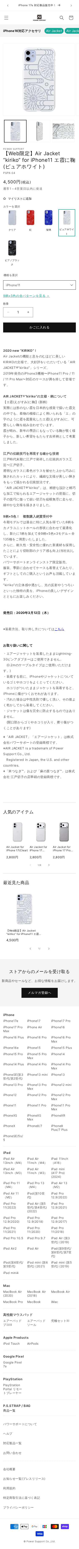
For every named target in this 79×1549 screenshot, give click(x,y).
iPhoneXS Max (34, 1117)
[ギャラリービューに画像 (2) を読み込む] (39, 131)
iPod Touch (11, 1343)
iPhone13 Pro (13, 1085)
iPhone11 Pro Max (60, 1107)
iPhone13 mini (37, 1074)
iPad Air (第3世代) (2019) (60, 1240)
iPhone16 (58, 1027)
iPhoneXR (58, 1115)
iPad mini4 (11, 1273)
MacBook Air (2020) (12, 1293)
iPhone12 (10, 1095)
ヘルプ (7, 1433)
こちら (59, 629)
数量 (6, 303)
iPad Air (33, 1248)
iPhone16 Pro (37, 1037)
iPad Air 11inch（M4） (37, 1160)
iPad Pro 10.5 (13, 1238)
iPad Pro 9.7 (36, 1238)
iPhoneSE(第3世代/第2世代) (13, 1076)
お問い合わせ (12, 1453)
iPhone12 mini (61, 1085)
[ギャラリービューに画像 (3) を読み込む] (63, 131)
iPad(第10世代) (36, 1195)
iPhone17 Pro (61, 1021)
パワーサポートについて (20, 1424)
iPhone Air (34, 1027)
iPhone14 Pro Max (61, 1066)
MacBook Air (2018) (36, 1293)
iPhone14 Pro (37, 1064)
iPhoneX (9, 1126)
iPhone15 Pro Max (37, 1056)
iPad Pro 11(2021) (9, 1229)
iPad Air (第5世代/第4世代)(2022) (37, 1207)
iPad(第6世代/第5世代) (13, 1264)
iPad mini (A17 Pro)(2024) (58, 1172)
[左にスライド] (30, 865)
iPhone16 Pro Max (61, 1039)
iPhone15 (34, 1047)
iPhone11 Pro (36, 1105)
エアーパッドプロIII (12, 1322)
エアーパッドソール (36, 1322)
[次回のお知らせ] (71, 5)
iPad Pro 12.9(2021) (59, 1205)
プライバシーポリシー (18, 1507)
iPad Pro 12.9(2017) (59, 1219)
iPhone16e (11, 1047)
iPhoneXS (10, 1115)
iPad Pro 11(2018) (57, 1229)
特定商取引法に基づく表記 (21, 1497)
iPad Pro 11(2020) (33, 1229)
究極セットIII (60, 1320)
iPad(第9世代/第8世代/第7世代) (61, 1252)
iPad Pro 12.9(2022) (59, 1195)
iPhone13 (58, 1074)
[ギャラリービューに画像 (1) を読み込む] (15, 131)
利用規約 (9, 1488)
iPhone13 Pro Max (37, 1086)
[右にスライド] (49, 865)
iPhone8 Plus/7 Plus (59, 1127)
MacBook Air (60, 1291)
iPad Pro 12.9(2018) (35, 1219)
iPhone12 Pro (37, 1095)
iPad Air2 (9, 1248)
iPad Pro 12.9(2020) (11, 1219)
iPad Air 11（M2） (11, 1195)
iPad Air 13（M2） (59, 1185)
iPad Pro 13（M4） (35, 1185)
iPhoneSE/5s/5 (13, 1138)
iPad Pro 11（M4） (11, 1185)
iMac (54, 1302)
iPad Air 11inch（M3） (37, 1171)
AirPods (33, 1343)
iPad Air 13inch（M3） (13, 1171)
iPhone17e (10, 1021)
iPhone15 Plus (61, 1047)
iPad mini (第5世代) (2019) (61, 1264)
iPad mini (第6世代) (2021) (37, 1264)
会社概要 (9, 1469)
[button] (6, 17)
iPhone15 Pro (13, 1054)
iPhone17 (34, 1021)
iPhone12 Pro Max (61, 1096)
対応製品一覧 (12, 1443)
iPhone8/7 (34, 1126)
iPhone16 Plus (13, 1037)
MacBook (34, 1302)
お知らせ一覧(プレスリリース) (24, 1478)
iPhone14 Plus (13, 1064)
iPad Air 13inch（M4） (13, 1160)
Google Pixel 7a (12, 1364)
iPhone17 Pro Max (13, 1029)
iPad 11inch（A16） (59, 1160)
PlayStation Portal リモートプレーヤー (12, 1388)
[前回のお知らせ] (7, 5)
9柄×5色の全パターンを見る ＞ (26, 296)
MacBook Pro (13, 1302)
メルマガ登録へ (39, 993)
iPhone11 (13, 285)
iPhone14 (58, 1054)
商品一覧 (9, 1410)
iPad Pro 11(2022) (9, 1205)
